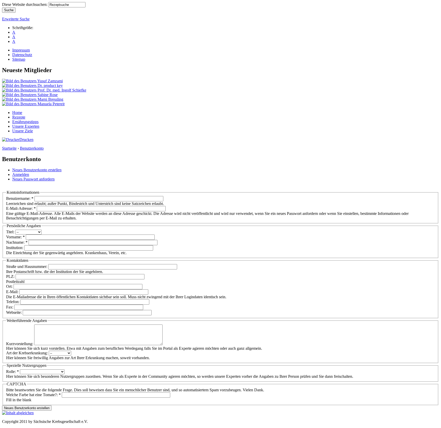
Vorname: (15, 237)
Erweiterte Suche (16, 19)
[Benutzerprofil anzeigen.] (32, 81)
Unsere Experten (25, 126)
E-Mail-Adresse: (21, 208)
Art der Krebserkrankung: (27, 353)
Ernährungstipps (25, 122)
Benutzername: (19, 198)
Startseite (9, 148)
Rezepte (18, 117)
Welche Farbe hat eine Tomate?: (33, 395)
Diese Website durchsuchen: (25, 4)
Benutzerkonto (32, 148)
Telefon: (13, 302)
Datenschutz (22, 55)
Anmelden (20, 174)
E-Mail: (12, 292)
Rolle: (12, 371)
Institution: (15, 247)
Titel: (10, 232)
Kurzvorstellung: (20, 344)
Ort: (10, 286)
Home (17, 112)
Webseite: (14, 312)
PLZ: (11, 276)
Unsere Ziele (22, 131)
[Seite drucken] (10, 139)
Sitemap (18, 59)
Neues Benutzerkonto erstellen (37, 170)
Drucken (26, 139)
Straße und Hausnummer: (27, 266)
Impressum (21, 50)
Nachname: (17, 242)
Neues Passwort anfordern (33, 179)
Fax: (10, 307)
